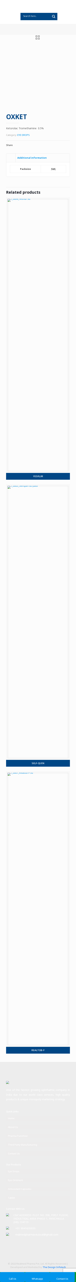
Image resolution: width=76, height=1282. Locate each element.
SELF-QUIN (38, 763)
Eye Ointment (15, 1180)
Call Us (12, 1278)
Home (11, 1118)
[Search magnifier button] (53, 16)
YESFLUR (38, 476)
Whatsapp (37, 1278)
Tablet (11, 1197)
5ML (53, 169)
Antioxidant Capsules (19, 1189)
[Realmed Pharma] (38, 6)
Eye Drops (13, 1171)
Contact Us (14, 1153)
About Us (13, 1127)
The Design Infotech (54, 1267)
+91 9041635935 (25, 1228)
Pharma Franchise (18, 1136)
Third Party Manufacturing (22, 1144)
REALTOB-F (38, 1050)
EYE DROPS (23, 135)
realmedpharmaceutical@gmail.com (36, 1234)
